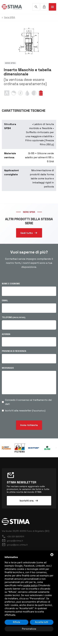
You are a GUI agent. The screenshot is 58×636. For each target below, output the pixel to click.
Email (5, 300)
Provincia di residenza (14, 351)
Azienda (6, 334)
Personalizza (29, 628)
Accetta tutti (41, 622)
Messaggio (8, 368)
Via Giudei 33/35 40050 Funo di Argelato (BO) (25, 531)
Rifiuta (16, 622)
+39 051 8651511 (13, 537)
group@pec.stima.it (15, 545)
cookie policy (30, 585)
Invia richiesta (29, 425)
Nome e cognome (11, 283)
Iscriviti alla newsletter (25, 410)
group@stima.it (12, 541)
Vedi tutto (29, 233)
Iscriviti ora (29, 500)
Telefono (13, 317)
